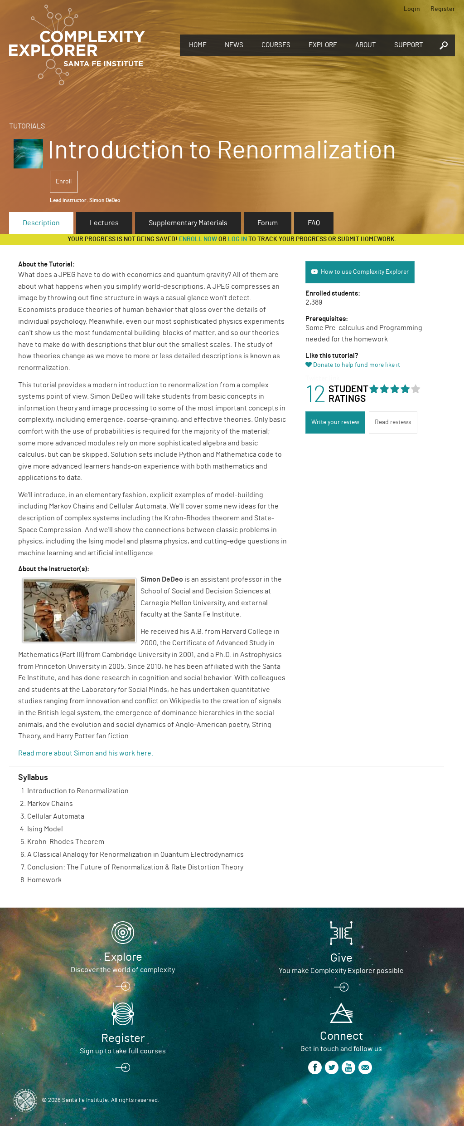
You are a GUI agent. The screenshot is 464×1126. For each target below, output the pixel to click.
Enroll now (198, 239)
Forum (267, 223)
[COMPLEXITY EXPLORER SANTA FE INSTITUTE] (77, 45)
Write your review (335, 422)
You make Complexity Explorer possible (341, 970)
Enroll (64, 181)
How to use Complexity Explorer (365, 272)
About (365, 45)
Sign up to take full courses (123, 1051)
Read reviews (393, 422)
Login (412, 9)
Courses (275, 45)
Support (408, 45)
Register (442, 9)
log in (237, 239)
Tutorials (27, 126)
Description (41, 223)
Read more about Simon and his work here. (86, 753)
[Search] (443, 46)
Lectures (104, 223)
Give (341, 958)
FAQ (314, 223)
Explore (323, 45)
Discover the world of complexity (123, 969)
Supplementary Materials (188, 223)
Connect (341, 1036)
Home (198, 45)
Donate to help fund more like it (356, 365)
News (234, 45)
